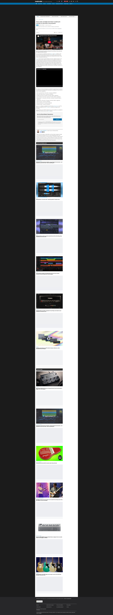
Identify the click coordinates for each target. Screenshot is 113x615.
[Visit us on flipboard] (67, 1)
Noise (55, 53)
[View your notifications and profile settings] (73, 1)
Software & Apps (41, 19)
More (71, 3)
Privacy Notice (41, 122)
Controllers (49, 3)
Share (38, 32)
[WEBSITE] (42, 132)
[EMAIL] (44, 132)
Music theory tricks (64, 16)
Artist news (40, 3)
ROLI (46, 107)
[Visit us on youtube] (66, 1)
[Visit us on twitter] (63, 1)
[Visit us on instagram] (64, 1)
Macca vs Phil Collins (55, 16)
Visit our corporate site (67, 598)
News (37, 25)
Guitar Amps (66, 3)
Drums (53, 3)
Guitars (44, 3)
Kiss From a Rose (71, 16)
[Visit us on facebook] (61, 1)
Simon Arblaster (43, 130)
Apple (54, 106)
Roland (37, 58)
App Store (56, 106)
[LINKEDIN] (41, 132)
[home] (36, 4)
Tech (37, 19)
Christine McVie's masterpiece (45, 16)
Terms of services (48, 121)
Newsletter (61, 32)
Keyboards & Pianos (59, 3)
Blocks (51, 53)
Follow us (56, 32)
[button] (76, 1)
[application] (49, 77)
